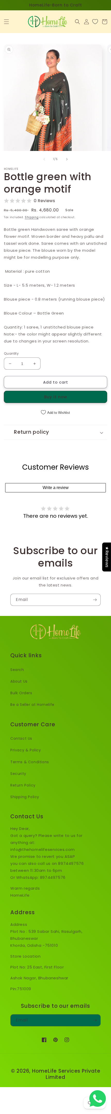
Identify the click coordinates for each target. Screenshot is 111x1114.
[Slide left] (44, 159)
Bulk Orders (21, 693)
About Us (19, 681)
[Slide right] (67, 159)
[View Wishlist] (95, 21)
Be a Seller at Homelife (32, 704)
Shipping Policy (24, 796)
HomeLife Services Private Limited (66, 1074)
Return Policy (23, 785)
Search (17, 669)
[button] (6, 21)
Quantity (11, 353)
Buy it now (55, 397)
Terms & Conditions (29, 762)
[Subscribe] (94, 600)
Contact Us (21, 738)
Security (18, 773)
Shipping (32, 217)
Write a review (56, 487)
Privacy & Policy (25, 750)
